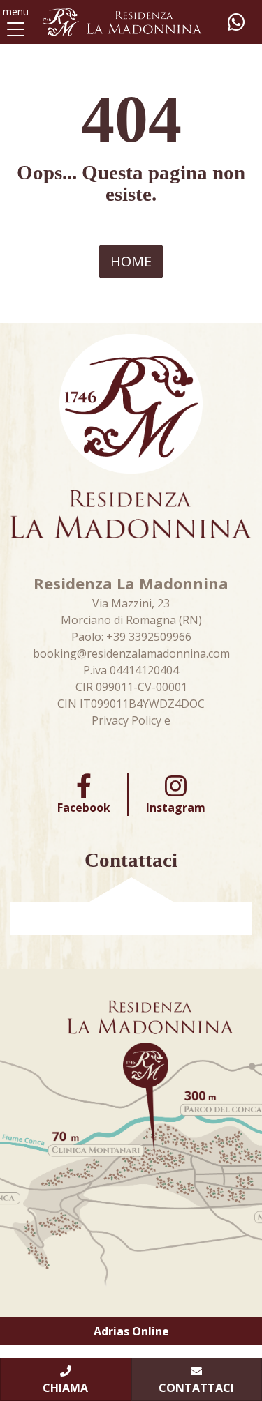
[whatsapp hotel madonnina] (236, 22)
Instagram (175, 807)
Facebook (83, 807)
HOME (131, 261)
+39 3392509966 (148, 636)
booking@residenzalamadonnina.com (131, 653)
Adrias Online (131, 1331)
